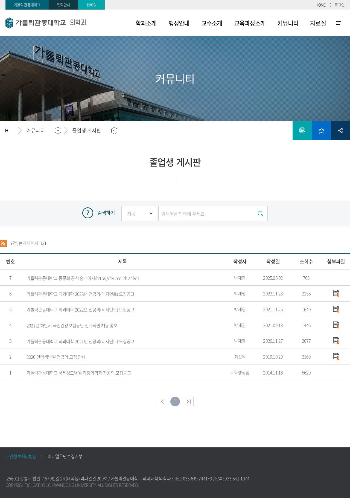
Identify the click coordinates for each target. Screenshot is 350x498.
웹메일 (91, 4)
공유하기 (340, 130)
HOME (320, 4)
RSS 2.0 (3, 243)
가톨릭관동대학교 (27, 4)
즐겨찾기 (321, 130)
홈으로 (11, 130)
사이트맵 (338, 23)
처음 (161, 401)
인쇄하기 (302, 130)
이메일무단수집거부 (65, 456)
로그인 (339, 4)
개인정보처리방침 (21, 456)
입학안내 (63, 4)
